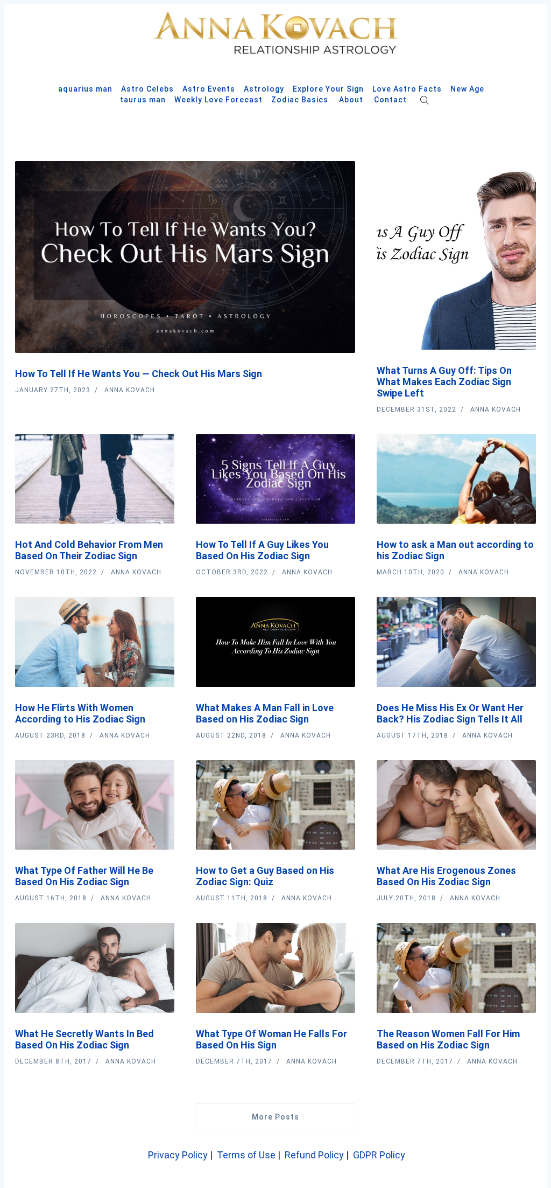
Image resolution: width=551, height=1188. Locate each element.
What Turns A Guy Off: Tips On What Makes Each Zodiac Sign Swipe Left (444, 382)
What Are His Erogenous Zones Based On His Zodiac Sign (446, 876)
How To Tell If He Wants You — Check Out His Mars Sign (138, 373)
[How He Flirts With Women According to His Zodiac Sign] (94, 642)
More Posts (275, 1117)
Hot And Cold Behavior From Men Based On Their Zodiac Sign (89, 550)
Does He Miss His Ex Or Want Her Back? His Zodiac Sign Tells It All (450, 713)
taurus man (143, 99)
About (351, 99)
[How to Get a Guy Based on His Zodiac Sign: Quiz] (275, 805)
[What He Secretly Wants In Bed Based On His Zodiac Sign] (94, 968)
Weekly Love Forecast (218, 99)
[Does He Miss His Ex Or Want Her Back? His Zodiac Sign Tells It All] (456, 642)
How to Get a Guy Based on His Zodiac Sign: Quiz (265, 876)
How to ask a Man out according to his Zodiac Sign (455, 550)
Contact (390, 99)
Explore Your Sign (328, 89)
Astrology (264, 89)
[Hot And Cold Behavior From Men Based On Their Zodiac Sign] (94, 479)
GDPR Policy (379, 1155)
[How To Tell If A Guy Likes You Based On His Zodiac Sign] (275, 479)
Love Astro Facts (407, 89)
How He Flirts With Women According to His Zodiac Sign (80, 713)
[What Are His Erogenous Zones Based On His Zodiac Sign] (456, 805)
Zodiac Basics (299, 99)
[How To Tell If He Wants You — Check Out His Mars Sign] (185, 257)
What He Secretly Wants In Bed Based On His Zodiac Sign (84, 1039)
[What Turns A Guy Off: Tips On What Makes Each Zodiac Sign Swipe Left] (456, 255)
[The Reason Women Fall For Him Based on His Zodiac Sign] (456, 968)
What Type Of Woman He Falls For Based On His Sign (271, 1039)
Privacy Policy (177, 1155)
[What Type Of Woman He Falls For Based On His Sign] (275, 968)
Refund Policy (314, 1155)
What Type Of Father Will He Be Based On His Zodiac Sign (84, 876)
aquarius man (85, 89)
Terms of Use (246, 1155)
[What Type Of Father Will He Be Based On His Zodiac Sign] (94, 805)
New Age (467, 89)
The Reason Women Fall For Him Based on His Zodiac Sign (448, 1039)
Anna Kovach (129, 390)
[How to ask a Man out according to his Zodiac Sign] (456, 479)
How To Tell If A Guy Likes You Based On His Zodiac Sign (262, 550)
